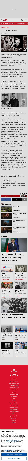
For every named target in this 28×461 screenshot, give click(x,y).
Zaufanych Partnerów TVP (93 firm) (12, 441)
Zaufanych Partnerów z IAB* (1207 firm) (14, 440)
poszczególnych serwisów (9, 450)
